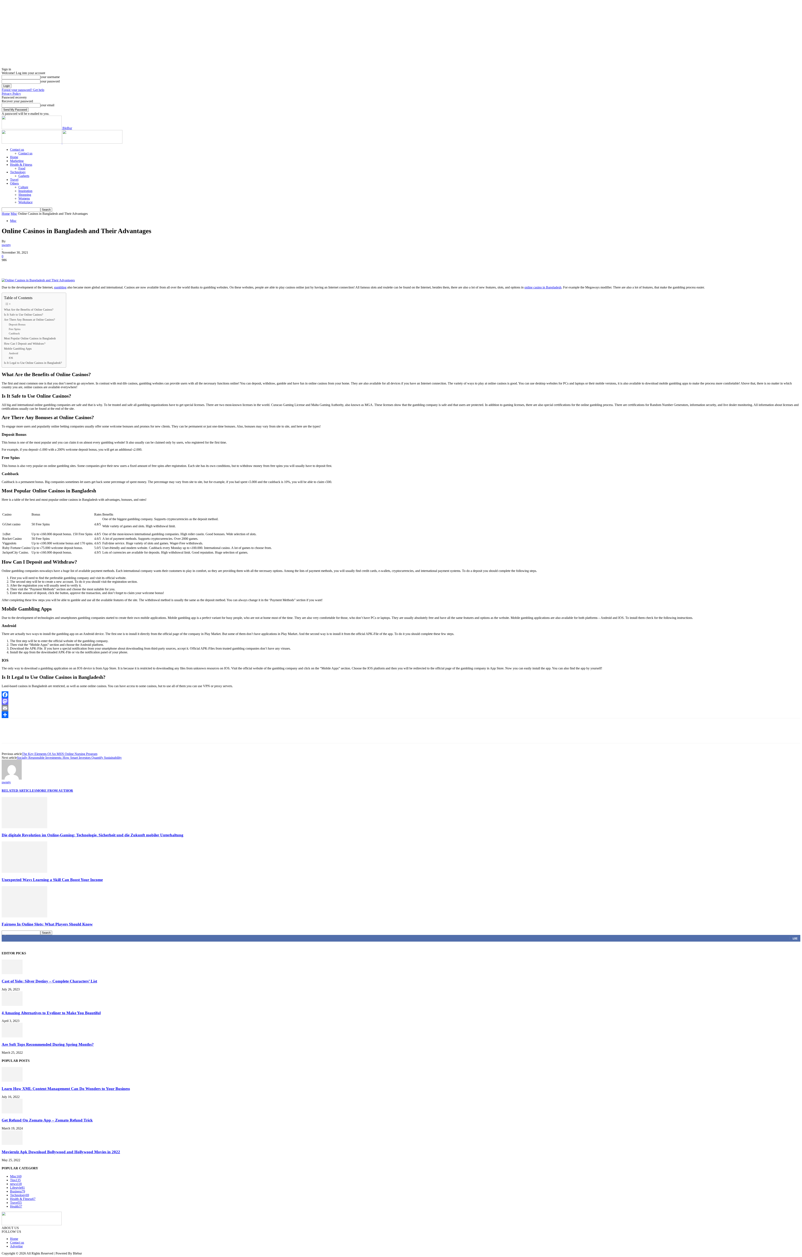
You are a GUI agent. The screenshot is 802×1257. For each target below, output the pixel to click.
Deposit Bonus (17, 324)
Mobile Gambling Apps (18, 348)
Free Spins (14, 329)
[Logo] (32, 142)
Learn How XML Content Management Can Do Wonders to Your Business (66, 1088)
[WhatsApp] (54, 266)
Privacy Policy (11, 93)
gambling (60, 287)
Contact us (17, 149)
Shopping (24, 194)
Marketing (17, 161)
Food (21, 168)
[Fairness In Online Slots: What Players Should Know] (24, 916)
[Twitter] (23, 266)
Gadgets (23, 176)
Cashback (14, 333)
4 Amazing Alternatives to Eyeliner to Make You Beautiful (51, 1013)
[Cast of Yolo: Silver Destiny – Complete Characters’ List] (12, 973)
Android (13, 353)
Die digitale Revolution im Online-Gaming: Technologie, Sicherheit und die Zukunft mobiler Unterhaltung (92, 835)
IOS (11, 357)
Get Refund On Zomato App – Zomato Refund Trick (47, 1120)
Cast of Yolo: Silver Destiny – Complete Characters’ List (49, 981)
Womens (24, 198)
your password (50, 81)
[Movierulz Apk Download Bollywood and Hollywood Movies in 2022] (12, 1144)
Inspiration (25, 191)
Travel (14, 179)
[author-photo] (12, 778)
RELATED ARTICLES (19, 790)
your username (50, 77)
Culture (23, 187)
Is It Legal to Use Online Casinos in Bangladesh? (33, 362)
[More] (69, 266)
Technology (18, 172)
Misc (14, 213)
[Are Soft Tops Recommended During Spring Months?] (12, 1036)
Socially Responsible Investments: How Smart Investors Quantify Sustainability (69, 757)
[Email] (401, 708)
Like (795, 938)
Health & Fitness (21, 164)
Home (14, 157)
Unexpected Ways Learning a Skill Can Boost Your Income (52, 880)
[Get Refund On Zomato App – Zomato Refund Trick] (12, 1112)
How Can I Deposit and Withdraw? (24, 343)
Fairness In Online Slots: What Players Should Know (47, 924)
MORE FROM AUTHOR (54, 790)
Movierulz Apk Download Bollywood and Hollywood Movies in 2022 (61, 1152)
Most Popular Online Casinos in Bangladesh (30, 338)
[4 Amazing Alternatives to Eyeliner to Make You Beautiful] (12, 1005)
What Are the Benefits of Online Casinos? (28, 309)
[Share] (401, 714)
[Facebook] (8, 266)
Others (14, 183)
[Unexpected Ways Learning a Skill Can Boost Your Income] (24, 871)
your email (47, 105)
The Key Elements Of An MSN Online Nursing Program (59, 754)
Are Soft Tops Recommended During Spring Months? (48, 1044)
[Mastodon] (401, 701)
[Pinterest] (39, 266)
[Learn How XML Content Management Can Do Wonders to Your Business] (12, 1080)
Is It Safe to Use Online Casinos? (23, 314)
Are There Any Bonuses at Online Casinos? (29, 319)
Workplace (25, 202)
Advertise (16, 1246)
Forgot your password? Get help (23, 90)
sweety (6, 245)
